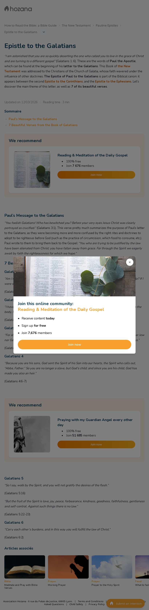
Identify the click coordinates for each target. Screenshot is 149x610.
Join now (74, 344)
